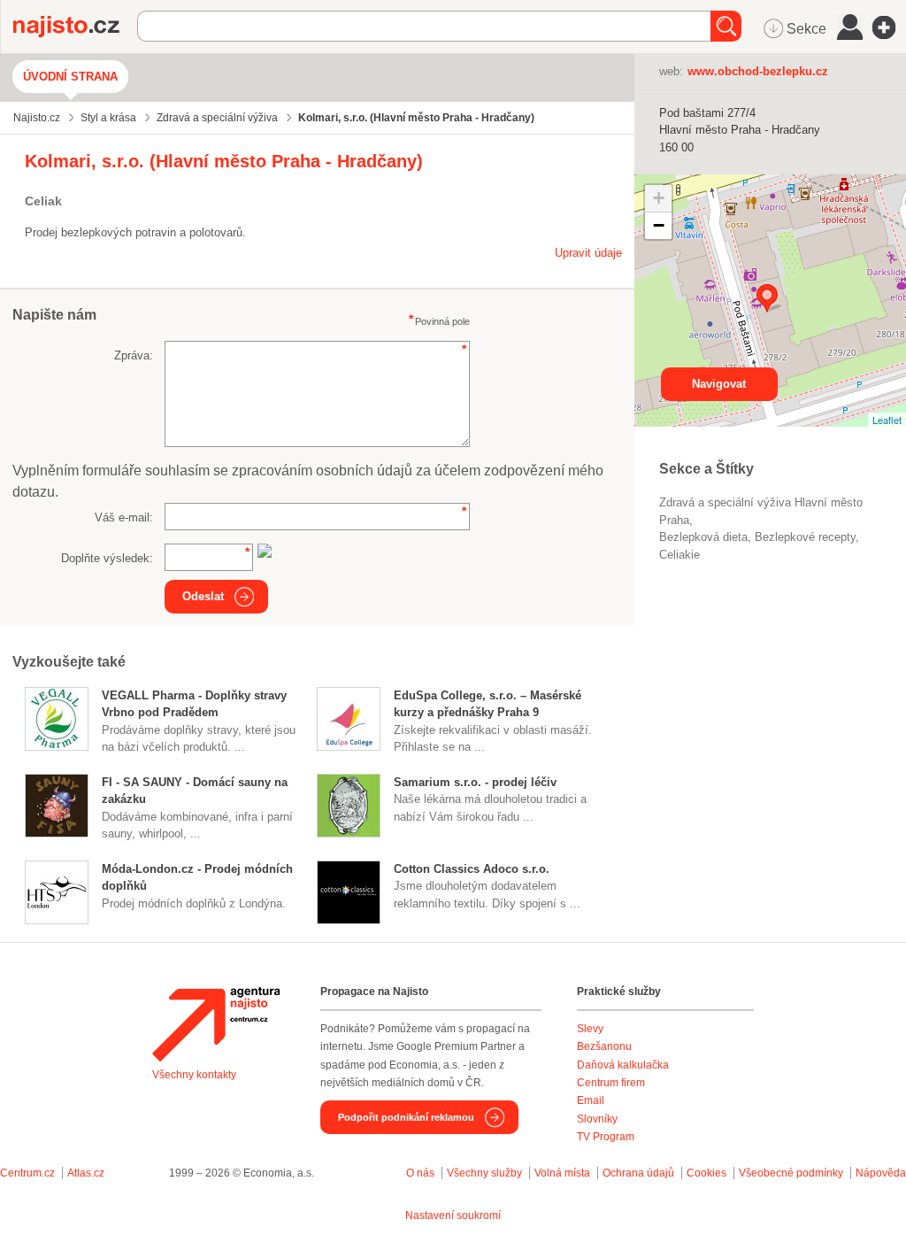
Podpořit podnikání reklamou (406, 1117)
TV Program (605, 1137)
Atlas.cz (85, 1173)
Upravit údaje (588, 252)
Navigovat (719, 383)
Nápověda (881, 1173)
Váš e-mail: (124, 517)
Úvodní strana (70, 76)
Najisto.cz (75, 26)
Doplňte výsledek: (107, 558)
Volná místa (562, 1173)
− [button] (658, 225)
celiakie (679, 554)
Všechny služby (486, 1173)
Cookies (706, 1173)
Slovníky (597, 1119)
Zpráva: (133, 355)
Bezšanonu (604, 1046)
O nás (420, 1173)
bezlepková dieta (703, 537)
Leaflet (887, 420)
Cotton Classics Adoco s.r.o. (471, 869)
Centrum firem (611, 1083)
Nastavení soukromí (453, 1215)
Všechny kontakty (194, 1075)
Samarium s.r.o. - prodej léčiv (475, 782)
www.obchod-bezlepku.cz (757, 71)
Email (590, 1100)
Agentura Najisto (216, 1024)
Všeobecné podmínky (791, 1173)
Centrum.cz (27, 1173)
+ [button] (658, 198)
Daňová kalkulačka (623, 1065)
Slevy (590, 1029)
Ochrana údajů (638, 1173)
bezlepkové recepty (805, 537)
